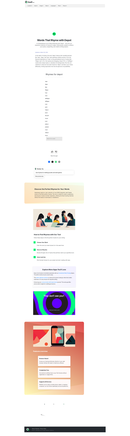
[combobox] (54, 139)
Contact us (52, 430)
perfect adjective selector (42, 277)
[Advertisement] (65, 17)
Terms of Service (35, 428)
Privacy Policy (43, 428)
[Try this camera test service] (54, 303)
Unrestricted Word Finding (64, 273)
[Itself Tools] (54, 409)
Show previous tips (39, 176)
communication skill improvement (49, 282)
